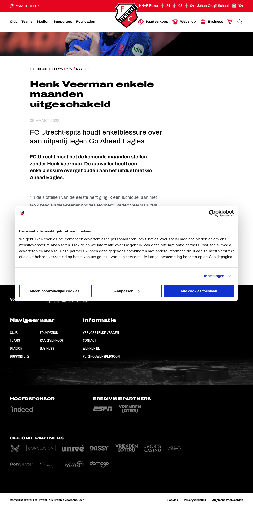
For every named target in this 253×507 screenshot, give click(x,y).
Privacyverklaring (195, 500)
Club (14, 332)
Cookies (172, 500)
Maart (81, 69)
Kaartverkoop (52, 340)
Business (47, 348)
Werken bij (91, 348)
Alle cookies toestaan (198, 291)
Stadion (16, 348)
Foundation (49, 332)
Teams (15, 340)
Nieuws (57, 69)
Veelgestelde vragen (101, 332)
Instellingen (214, 276)
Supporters (20, 356)
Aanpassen (123, 291)
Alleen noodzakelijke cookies (54, 291)
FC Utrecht (39, 69)
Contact (89, 340)
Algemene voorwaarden (227, 500)
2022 (69, 69)
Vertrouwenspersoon (101, 356)
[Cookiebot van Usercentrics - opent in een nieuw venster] (212, 213)
